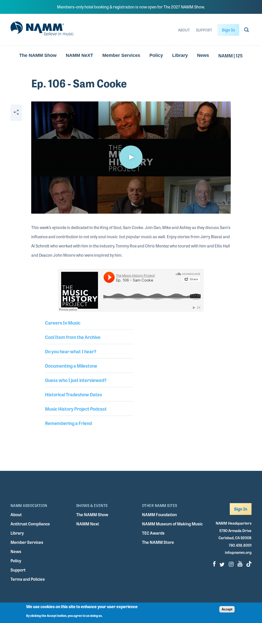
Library (180, 55)
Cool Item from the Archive (73, 337)
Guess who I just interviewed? (75, 380)
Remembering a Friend (68, 423)
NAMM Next (87, 524)
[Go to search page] (247, 31)
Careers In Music (62, 322)
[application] (131, 157)
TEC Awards (153, 533)
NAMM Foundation (159, 514)
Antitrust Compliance (30, 524)
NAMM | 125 (230, 55)
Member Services (121, 55)
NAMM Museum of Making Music (172, 524)
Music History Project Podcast (76, 408)
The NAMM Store (158, 542)
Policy (156, 55)
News (203, 55)
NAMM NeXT (79, 55)
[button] (131, 157)
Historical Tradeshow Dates (73, 394)
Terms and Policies (27, 579)
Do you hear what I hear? (70, 351)
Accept (227, 609)
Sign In (228, 30)
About (184, 30)
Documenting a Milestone (71, 365)
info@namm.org (238, 552)
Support (204, 30)
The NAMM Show (38, 55)
